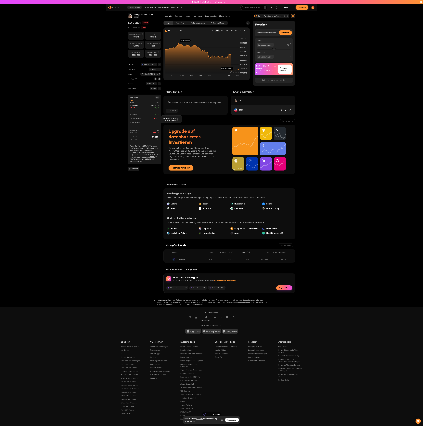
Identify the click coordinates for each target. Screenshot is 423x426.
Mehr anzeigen (287, 121)
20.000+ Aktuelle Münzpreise (191, 387)
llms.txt (182, 401)
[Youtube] (227, 318)
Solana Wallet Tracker (129, 382)
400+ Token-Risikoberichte (190, 394)
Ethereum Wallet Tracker (130, 389)
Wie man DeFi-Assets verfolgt (288, 356)
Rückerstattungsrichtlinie (256, 361)
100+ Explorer (185, 391)
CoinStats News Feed (158, 375)
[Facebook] (233, 318)
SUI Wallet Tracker (128, 406)
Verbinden (285, 33)
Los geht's (302, 7)
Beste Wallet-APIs (218, 288)
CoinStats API (155, 364)
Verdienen (125, 350)
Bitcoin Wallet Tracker (129, 403)
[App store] (193, 331)
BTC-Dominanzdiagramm (189, 380)
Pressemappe (155, 354)
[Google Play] (230, 331)
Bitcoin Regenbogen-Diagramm (191, 361)
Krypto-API (283, 288)
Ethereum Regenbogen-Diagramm (189, 365)
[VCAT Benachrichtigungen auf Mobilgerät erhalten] (293, 16)
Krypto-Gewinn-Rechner (189, 347)
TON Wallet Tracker (128, 396)
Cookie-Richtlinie (254, 357)
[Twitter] (159, 78)
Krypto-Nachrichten (128, 357)
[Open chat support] (418, 421)
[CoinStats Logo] (115, 7)
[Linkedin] (221, 318)
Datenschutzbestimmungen (257, 354)
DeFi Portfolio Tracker (129, 368)
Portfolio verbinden (181, 168)
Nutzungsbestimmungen (256, 350)
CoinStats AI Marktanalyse (130, 361)
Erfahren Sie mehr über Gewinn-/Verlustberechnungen (289, 360)
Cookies (199, 419)
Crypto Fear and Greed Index (191, 370)
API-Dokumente (156, 368)
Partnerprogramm (127, 364)
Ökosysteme (125, 413)
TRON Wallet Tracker (129, 399)
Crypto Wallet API (186, 405)
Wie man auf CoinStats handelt (289, 365)
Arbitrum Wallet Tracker (129, 378)
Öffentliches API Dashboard (160, 371)
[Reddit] (215, 318)
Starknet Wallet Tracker (129, 371)
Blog (122, 354)
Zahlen (259, 40)
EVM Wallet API (185, 412)
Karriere (153, 357)
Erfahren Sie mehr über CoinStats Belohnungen (290, 370)
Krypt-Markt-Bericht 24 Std (190, 377)
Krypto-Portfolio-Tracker (130, 347)
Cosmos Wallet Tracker (129, 385)
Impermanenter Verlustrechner (191, 354)
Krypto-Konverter (186, 357)
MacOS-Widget (220, 350)
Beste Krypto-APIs (199, 288)
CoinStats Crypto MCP (188, 398)
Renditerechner (186, 350)
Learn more (222, 2)
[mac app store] (211, 331)
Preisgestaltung (155, 350)
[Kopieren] (155, 64)
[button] (155, 64)
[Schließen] (419, 2)
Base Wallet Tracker (128, 392)
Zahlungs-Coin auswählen (274, 80)
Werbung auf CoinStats (158, 361)
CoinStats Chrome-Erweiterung (226, 347)
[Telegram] (155, 78)
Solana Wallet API (186, 409)
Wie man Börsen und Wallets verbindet (288, 351)
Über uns (153, 378)
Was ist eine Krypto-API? (178, 288)
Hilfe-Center (282, 347)
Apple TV (218, 357)
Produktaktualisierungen (159, 347)
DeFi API (183, 416)
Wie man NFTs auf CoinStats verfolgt (288, 375)
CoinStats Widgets (187, 373)
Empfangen (261, 52)
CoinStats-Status (283, 380)
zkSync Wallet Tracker (129, 375)
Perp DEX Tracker (127, 410)
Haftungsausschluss (255, 347)
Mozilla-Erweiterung (222, 354)
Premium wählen (283, 69)
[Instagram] (196, 318)
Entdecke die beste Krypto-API (225, 280)
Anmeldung (288, 7)
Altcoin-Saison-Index (188, 384)
